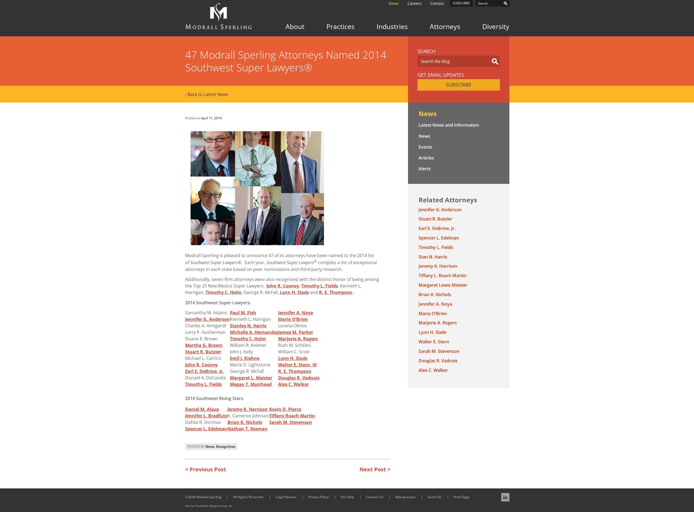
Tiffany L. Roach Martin (442, 276)
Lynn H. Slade (294, 292)
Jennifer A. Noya (295, 313)
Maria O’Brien (293, 319)
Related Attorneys (448, 199)
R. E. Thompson (335, 292)
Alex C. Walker (293, 384)
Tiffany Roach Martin (292, 416)
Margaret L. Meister (251, 378)
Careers (414, 3)
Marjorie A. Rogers (298, 339)
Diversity (495, 26)
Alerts (425, 169)
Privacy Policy (318, 497)
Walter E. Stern (434, 342)
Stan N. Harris (433, 257)
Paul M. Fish (243, 313)
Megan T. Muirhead (251, 384)
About (294, 26)
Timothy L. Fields (319, 286)
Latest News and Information (449, 125)
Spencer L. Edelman (206, 429)
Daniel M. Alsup (202, 409)
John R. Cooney (282, 286)
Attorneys (445, 26)
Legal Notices (285, 497)
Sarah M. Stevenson (290, 422)
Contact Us (374, 497)
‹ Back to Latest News (206, 94)
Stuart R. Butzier (203, 352)
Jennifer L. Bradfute (206, 416)
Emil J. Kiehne (244, 358)
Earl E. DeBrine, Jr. (204, 371)
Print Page (462, 497)
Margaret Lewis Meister (443, 285)
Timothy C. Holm (223, 292)
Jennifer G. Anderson (207, 319)
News (394, 3)
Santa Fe (434, 497)
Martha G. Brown (204, 345)
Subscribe (461, 3)
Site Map (347, 497)
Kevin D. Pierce (285, 409)
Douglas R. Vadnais (299, 378)
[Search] (505, 3)
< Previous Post (205, 469)
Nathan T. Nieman (247, 429)
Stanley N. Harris (248, 326)
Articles (426, 158)
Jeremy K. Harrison (247, 409)
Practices (340, 26)
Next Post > (374, 469)
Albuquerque (405, 497)
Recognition (225, 446)
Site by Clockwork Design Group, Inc (208, 506)
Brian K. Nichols (244, 422)
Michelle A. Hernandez (254, 332)
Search (426, 51)
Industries (392, 26)
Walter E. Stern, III (297, 365)
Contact (437, 3)
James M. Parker (295, 332)
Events (425, 147)
